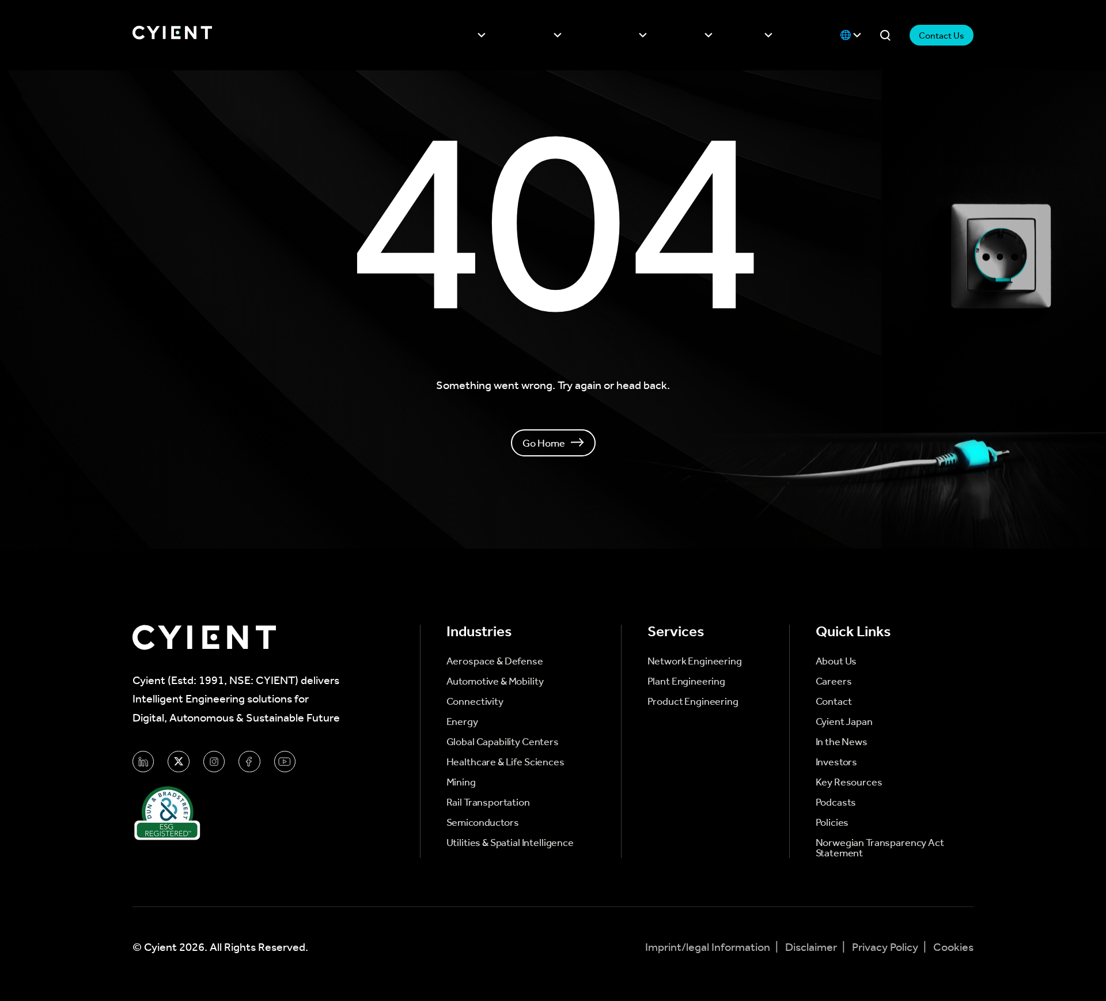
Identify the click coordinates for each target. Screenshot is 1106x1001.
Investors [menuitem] (837, 762)
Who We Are (452, 34)
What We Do (528, 34)
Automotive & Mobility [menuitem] (495, 681)
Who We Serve (609, 34)
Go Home (543, 443)
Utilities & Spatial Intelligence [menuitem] (510, 842)
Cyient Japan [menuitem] (844, 721)
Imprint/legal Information (708, 947)
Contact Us (941, 35)
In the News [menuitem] (842, 741)
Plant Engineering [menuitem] (686, 681)
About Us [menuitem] (836, 661)
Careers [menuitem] (834, 681)
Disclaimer (812, 947)
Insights (747, 34)
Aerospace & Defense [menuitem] (494, 661)
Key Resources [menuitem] (849, 782)
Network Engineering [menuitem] (694, 661)
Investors (684, 34)
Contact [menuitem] (834, 701)
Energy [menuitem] (462, 721)
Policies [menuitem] (832, 822)
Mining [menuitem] (461, 782)
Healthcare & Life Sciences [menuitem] (505, 762)
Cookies (953, 947)
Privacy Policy (886, 947)
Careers (806, 34)
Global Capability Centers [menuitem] (502, 741)
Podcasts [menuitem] (836, 802)
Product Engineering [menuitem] (692, 701)
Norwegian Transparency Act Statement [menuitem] (880, 847)
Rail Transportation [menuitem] (488, 802)
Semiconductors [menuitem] (482, 822)
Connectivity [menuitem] (474, 701)
